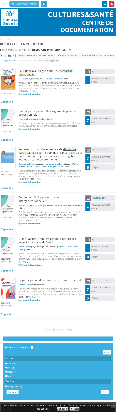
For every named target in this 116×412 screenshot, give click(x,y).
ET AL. (74, 164)
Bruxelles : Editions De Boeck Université (63, 205)
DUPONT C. (24, 205)
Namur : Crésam (26, 285)
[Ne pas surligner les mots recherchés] (69, 50)
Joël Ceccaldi (24, 79)
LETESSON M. (36, 205)
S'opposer (62, 408)
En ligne (95, 167)
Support (10, 358)
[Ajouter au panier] (88, 71)
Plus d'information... (31, 94)
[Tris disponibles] (14, 55)
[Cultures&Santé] (19, 17)
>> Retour (4, 39)
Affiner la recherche (67, 55)
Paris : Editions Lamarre (51, 79)
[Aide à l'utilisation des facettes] (32, 347)
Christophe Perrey (27, 164)
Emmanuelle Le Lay (53, 164)
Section (10, 381)
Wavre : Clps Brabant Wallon (32, 119)
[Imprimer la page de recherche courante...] (9, 55)
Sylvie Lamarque (26, 247)
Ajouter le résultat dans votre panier (36, 55)
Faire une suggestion (49, 60)
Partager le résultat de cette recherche (18, 60)
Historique (44, 4)
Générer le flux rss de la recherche (97, 55)
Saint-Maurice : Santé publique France (45, 167)
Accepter (74, 408)
